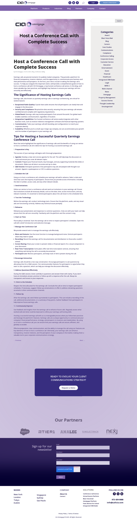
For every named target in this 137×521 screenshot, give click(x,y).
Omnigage (107, 95)
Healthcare (107, 77)
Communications (107, 50)
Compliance (107, 53)
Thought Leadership (107, 104)
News (107, 92)
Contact (102, 8)
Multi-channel (107, 89)
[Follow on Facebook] (77, 2)
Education (107, 65)
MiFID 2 (107, 86)
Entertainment (107, 68)
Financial (107, 74)
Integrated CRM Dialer (107, 80)
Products (45, 8)
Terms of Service (73, 513)
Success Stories (107, 101)
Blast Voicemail (88, 499)
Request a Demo (68, 388)
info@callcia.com (115, 502)
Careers (107, 44)
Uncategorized (107, 107)
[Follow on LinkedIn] (73, 2)
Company (90, 8)
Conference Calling (40, 72)
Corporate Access (107, 59)
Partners (78, 8)
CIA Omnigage (19, 72)
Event (107, 71)
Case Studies (107, 47)
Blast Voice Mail (107, 38)
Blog (69, 8)
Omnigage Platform (90, 501)
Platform (34, 8)
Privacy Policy (63, 513)
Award (107, 35)
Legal (107, 83)
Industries (58, 8)
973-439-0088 (117, 499)
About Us (63, 494)
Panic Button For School (91, 503)
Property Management (107, 98)
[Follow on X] (69, 2)
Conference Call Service (91, 494)
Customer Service (107, 62)
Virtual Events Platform (91, 496)
